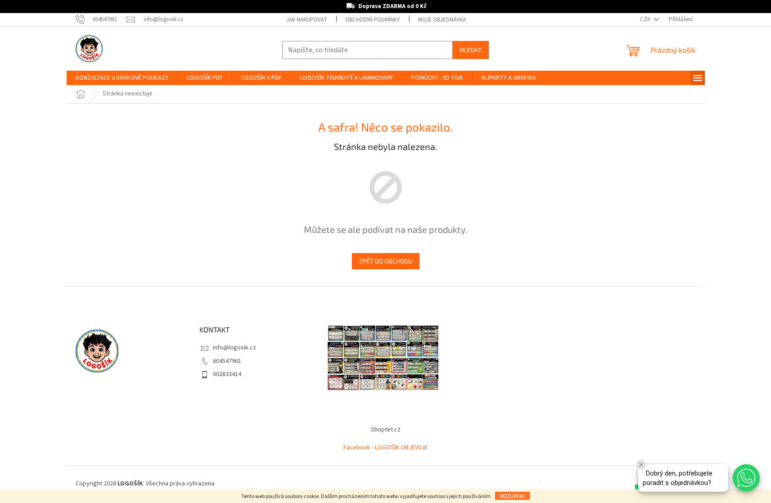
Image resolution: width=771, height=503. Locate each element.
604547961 (227, 361)
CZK (646, 19)
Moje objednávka (442, 20)
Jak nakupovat (306, 20)
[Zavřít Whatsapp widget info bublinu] (641, 465)
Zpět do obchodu (385, 261)
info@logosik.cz (234, 347)
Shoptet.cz (386, 429)
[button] (746, 477)
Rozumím (512, 496)
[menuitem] (122, 78)
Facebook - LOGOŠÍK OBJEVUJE (385, 447)
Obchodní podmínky (372, 20)
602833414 (227, 374)
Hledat (471, 50)
